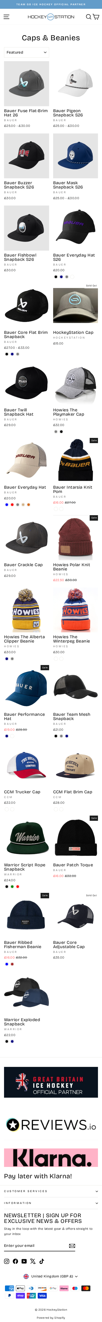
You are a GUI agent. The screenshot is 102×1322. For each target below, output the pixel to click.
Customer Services (26, 1191)
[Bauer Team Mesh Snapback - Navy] (67, 736)
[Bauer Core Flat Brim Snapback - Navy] (12, 354)
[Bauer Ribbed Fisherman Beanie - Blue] (7, 964)
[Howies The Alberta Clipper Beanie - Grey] (12, 659)
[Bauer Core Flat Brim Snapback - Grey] (17, 354)
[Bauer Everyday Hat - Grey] (17, 504)
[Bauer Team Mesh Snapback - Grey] (61, 736)
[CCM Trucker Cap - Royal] (7, 809)
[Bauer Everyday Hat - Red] (12, 504)
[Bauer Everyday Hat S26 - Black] (56, 277)
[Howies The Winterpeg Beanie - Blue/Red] (61, 659)
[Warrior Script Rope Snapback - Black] (7, 886)
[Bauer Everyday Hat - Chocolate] (28, 504)
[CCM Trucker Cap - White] (12, 809)
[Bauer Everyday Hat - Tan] (23, 504)
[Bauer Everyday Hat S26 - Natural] (72, 277)
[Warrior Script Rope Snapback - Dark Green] (12, 886)
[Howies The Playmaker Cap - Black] (61, 431)
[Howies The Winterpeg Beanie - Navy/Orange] (56, 659)
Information (18, 1203)
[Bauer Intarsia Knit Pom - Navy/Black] (56, 509)
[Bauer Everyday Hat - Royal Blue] (7, 504)
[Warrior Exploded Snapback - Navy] (12, 1041)
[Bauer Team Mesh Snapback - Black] (56, 736)
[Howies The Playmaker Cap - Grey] (56, 431)
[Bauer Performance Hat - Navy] (7, 736)
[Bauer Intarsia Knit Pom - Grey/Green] (61, 509)
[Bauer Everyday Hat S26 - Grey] (67, 277)
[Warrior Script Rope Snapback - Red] (17, 886)
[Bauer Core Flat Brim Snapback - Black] (7, 354)
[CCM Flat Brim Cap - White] (61, 809)
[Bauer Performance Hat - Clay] (12, 736)
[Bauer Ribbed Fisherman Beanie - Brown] (12, 964)
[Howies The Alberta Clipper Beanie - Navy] (7, 659)
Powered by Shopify (51, 1317)
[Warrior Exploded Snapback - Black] (7, 1041)
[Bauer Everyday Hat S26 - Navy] (61, 277)
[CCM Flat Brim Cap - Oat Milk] (56, 809)
